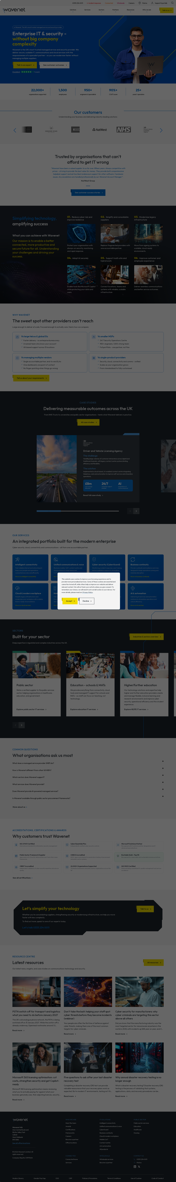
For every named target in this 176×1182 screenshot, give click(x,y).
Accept (69, 601)
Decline (86, 601)
